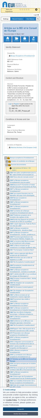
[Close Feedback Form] (36, 9)
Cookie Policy (11, 400)
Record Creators (17, 19)
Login (36, 15)
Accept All (21, 409)
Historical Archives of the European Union (23, 147)
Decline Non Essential (20, 414)
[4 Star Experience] (27, 9)
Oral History (30, 19)
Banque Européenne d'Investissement (22, 56)
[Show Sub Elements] (7, 161)
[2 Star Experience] (23, 9)
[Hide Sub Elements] (6, 158)
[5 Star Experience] (29, 9)
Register (16, 104)
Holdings (5, 19)
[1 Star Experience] (21, 9)
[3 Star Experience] (25, 9)
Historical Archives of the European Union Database (20, 4)
